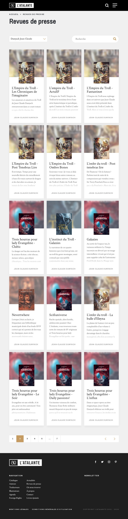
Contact (30, 494)
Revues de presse (34, 483)
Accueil (14, 14)
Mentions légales (19, 509)
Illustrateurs (14, 491)
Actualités (31, 480)
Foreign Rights (15, 498)
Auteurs (12, 483)
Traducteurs (14, 487)
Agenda (12, 494)
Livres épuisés (33, 498)
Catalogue (13, 480)
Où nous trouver (34, 487)
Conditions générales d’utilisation (52, 509)
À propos (30, 491)
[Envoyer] (113, 38)
